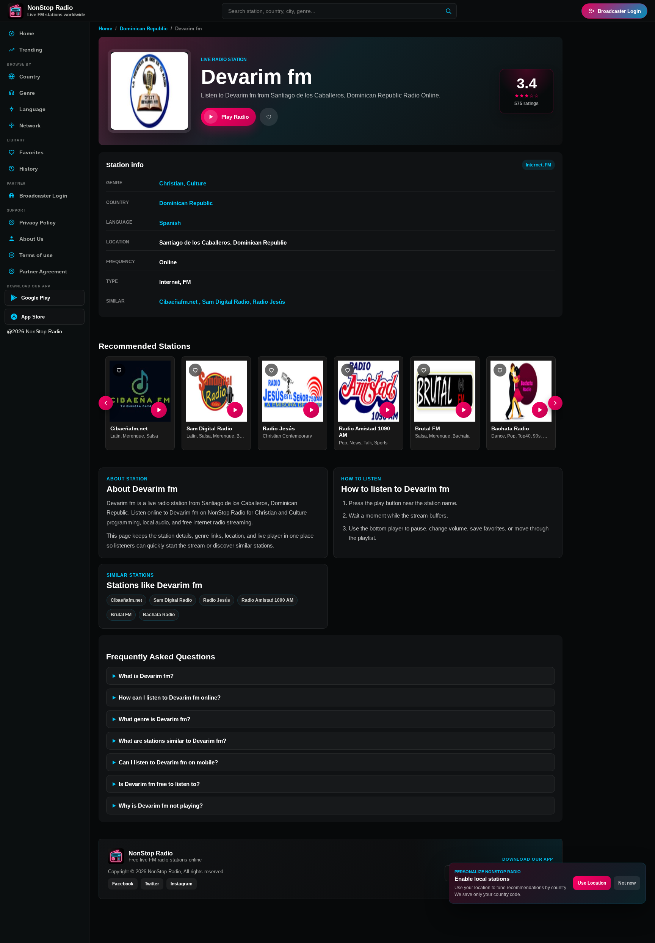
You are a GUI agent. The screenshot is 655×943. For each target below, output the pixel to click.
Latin (115, 436)
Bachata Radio (510, 428)
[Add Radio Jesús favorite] (271, 370)
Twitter (152, 884)
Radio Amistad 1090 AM (267, 600)
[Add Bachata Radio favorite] (500, 370)
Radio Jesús (268, 301)
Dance (498, 436)
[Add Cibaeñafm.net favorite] (119, 370)
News (355, 443)
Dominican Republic (144, 28)
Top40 (524, 436)
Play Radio (235, 117)
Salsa (152, 436)
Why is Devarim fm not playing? (161, 805)
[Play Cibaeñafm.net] (159, 410)
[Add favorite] (269, 117)
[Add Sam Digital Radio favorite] (195, 370)
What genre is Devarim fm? (154, 719)
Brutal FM (427, 428)
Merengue (133, 436)
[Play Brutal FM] (464, 410)
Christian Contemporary (287, 436)
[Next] (555, 403)
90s (537, 436)
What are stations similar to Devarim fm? (172, 740)
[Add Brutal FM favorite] (423, 370)
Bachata (245, 436)
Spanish (170, 223)
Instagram (182, 884)
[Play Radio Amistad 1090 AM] (387, 410)
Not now (627, 883)
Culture (196, 183)
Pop (343, 443)
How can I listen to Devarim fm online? (170, 697)
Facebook (122, 884)
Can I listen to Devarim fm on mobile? (168, 762)
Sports (380, 443)
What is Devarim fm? (146, 676)
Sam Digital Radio (225, 301)
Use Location (592, 883)
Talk (368, 443)
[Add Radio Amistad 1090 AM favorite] (347, 370)
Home (105, 28)
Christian (171, 183)
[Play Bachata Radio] (540, 410)
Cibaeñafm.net (179, 301)
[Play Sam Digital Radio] (235, 410)
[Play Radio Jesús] (311, 410)
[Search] (448, 11)
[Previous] (106, 403)
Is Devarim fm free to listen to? (159, 784)
